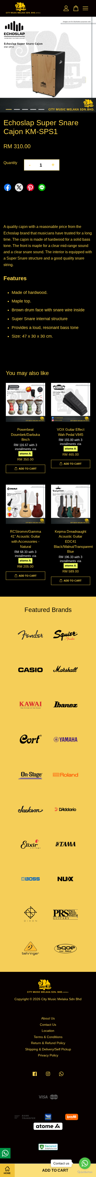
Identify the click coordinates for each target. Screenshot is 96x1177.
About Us (48, 1018)
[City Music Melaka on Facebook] (34, 1076)
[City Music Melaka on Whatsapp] (61, 1076)
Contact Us (48, 1024)
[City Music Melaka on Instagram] (48, 1076)
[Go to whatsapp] (85, 1163)
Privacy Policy (48, 1055)
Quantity (10, 163)
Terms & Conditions (48, 1037)
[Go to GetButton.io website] (84, 1172)
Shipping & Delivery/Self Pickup (48, 1049)
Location (48, 1030)
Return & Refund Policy (48, 1043)
